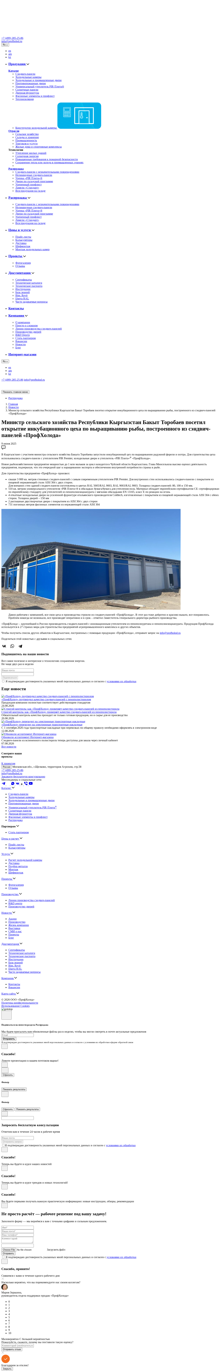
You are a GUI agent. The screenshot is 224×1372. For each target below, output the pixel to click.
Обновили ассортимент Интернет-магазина (27, 737)
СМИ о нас (15, 931)
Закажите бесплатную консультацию (23, 776)
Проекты (15, 256)
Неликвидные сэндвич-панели (33, 175)
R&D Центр (22, 334)
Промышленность (26, 140)
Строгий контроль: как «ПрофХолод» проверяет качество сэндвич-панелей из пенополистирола (59, 711)
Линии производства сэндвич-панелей (38, 328)
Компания (16, 315)
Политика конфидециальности (19, 1002)
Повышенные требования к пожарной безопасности (46, 159)
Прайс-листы (23, 236)
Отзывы (20, 266)
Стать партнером (25, 338)
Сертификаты (23, 279)
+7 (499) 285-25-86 (12, 38)
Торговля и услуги (26, 143)
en (9, 50)
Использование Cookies (15, 1005)
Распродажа (16, 168)
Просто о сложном (26, 325)
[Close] (6, 1015)
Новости (20, 344)
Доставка (20, 243)
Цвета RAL (22, 298)
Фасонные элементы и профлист (35, 95)
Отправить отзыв (12, 1349)
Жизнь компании (18, 925)
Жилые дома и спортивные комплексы (38, 146)
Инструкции (22, 289)
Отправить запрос (12, 1141)
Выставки (14, 928)
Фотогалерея (23, 262)
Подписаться (10, 677)
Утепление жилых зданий (30, 153)
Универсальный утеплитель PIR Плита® (39, 86)
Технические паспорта (28, 285)
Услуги (5, 854)
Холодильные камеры (28, 77)
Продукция (17, 64)
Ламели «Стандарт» (27, 187)
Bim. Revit (21, 295)
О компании (22, 322)
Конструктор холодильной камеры (36, 127)
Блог (18, 347)
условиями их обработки (121, 681)
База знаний (22, 292)
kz (9, 57)
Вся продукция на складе (30, 190)
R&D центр (15, 903)
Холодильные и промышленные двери (38, 80)
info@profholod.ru (11, 41)
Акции (12, 918)
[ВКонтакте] (4, 646)
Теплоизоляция (24, 99)
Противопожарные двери (30, 83)
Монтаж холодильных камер (32, 249)
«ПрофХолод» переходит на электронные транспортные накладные (41, 724)
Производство (10, 894)
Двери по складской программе (34, 181)
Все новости (8, 746)
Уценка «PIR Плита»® (28, 178)
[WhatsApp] (12, 646)
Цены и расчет (10, 838)
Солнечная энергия (26, 156)
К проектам (8, 763)
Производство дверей (28, 331)
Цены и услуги (20, 230)
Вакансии (21, 341)
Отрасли (13, 130)
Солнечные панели (26, 89)
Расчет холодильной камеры (25, 860)
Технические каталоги (28, 282)
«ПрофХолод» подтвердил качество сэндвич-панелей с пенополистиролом (46, 699)
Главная (13, 404)
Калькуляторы (23, 239)
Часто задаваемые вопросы (31, 301)
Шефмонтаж (22, 246)
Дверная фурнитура (27, 92)
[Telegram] (20, 646)
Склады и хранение (27, 137)
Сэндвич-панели (25, 73)
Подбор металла (18, 866)
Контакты (16, 308)
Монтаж (13, 869)
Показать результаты (14, 1089)
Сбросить (8, 1075)
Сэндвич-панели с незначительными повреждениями (47, 171)
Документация (19, 273)
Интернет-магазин (22, 354)
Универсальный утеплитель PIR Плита (32, 807)
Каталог (13, 70)
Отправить (8, 1253)
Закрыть (7, 1368)
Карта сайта (8, 993)
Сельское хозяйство (27, 134)
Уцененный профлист (28, 184)
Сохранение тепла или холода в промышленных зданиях (49, 162)
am (10, 53)
